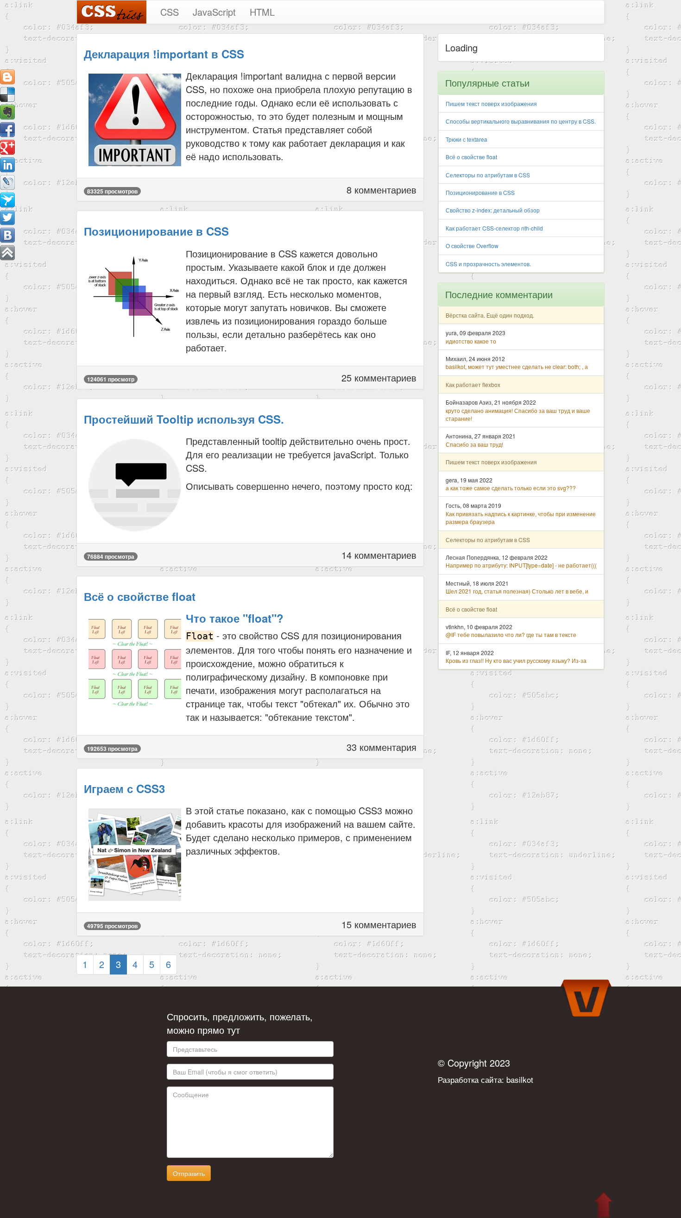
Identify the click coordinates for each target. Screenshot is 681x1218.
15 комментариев (378, 924)
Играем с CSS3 (124, 788)
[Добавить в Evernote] (7, 112)
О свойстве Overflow (472, 246)
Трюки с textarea (466, 139)
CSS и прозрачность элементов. (488, 264)
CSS (169, 12)
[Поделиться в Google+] (7, 147)
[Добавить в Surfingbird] (7, 200)
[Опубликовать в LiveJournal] (7, 182)
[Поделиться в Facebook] (7, 129)
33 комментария (381, 747)
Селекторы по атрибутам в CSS (488, 175)
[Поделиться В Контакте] (7, 235)
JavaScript (214, 12)
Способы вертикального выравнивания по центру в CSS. (521, 121)
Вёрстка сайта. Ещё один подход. (490, 315)
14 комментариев (378, 555)
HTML (262, 12)
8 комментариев (381, 189)
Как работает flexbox (473, 384)
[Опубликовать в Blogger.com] (7, 76)
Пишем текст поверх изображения (491, 103)
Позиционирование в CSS (156, 231)
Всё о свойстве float (139, 596)
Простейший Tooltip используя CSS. (184, 419)
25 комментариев (378, 377)
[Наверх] (7, 252)
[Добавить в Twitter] (7, 217)
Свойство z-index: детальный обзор (493, 210)
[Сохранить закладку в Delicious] (7, 94)
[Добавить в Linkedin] (7, 164)
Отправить (189, 1173)
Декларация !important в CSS (164, 54)
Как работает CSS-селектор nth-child (494, 228)
